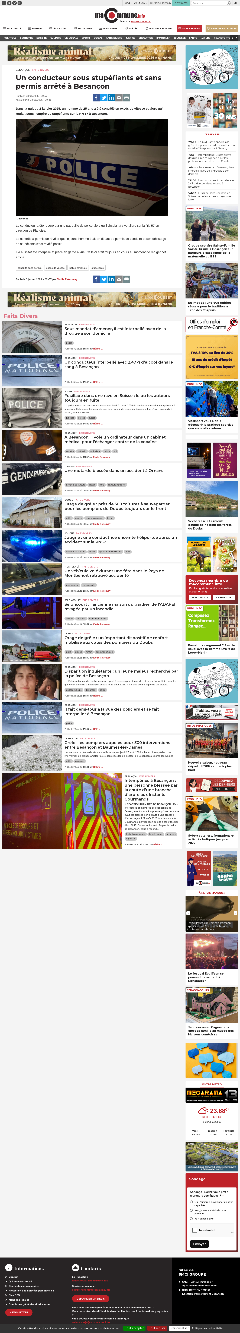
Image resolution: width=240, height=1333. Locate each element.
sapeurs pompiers (116, 485)
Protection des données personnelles (31, 1290)
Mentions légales (19, 1299)
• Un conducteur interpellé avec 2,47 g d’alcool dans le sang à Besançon (211, 183)
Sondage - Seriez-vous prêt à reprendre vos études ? (209, 1193)
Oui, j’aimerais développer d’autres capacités (213, 1203)
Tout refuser (157, 1328)
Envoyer (199, 1244)
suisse (92, 418)
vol (115, 451)
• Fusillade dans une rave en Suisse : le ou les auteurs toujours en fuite (210, 196)
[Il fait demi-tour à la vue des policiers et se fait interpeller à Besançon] (32, 717)
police (69, 343)
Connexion (223, 597)
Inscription (200, 597)
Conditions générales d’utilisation (29, 1304)
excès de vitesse (55, 267)
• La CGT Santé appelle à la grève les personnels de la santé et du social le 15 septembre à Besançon (211, 145)
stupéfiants (98, 267)
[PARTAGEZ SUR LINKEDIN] (111, 97)
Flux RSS (14, 1295)
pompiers (79, 761)
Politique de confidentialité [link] (207, 1328)
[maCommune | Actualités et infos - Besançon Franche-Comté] (120, 15)
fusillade (70, 418)
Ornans (69, 466)
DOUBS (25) (71, 738)
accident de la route (75, 485)
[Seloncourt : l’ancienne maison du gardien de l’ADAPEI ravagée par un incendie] (32, 613)
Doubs (68, 500)
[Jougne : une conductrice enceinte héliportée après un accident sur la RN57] (32, 546)
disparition (91, 690)
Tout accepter (134, 1328)
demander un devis (90, 1298)
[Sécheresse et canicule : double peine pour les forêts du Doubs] (212, 499)
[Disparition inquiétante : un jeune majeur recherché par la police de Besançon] (32, 679)
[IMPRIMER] (126, 97)
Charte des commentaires (24, 1286)
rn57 (128, 551)
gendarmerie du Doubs (110, 551)
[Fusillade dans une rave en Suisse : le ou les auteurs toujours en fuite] (32, 404)
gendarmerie (72, 585)
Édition (125, 21)
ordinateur (95, 451)
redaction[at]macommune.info (90, 1280)
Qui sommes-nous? (20, 1281)
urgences (130, 838)
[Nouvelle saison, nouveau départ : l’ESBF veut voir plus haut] (212, 740)
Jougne (69, 533)
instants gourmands (135, 834)
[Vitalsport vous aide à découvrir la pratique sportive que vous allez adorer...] (212, 399)
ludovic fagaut (156, 834)
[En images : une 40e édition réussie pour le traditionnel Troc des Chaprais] (212, 281)
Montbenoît (72, 566)
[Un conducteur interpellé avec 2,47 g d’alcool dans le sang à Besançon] (32, 370)
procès (81, 418)
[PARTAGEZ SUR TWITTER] (103, 97)
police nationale (78, 267)
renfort (89, 652)
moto (101, 485)
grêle (68, 518)
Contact (13, 1276)
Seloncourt (72, 600)
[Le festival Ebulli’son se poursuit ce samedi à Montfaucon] (212, 951)
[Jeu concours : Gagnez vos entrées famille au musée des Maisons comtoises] (212, 1005)
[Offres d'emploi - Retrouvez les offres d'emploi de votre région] (212, 331)
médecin (82, 451)
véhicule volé (89, 585)
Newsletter (19, 1312)
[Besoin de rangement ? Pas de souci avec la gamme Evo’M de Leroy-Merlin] (212, 623)
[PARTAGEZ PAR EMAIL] (118, 97)
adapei (69, 618)
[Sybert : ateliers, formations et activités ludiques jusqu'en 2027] (212, 813)
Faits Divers (40, 69)
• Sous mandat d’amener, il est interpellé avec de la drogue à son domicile (211, 170)
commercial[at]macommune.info (91, 1289)
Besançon (23, 69)
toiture (110, 518)
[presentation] (188, 913)
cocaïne (70, 451)
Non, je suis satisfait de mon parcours (210, 1212)
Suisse (68, 391)
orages (78, 518)
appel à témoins (74, 690)
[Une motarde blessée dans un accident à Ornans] (32, 479)
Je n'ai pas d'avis (203, 1218)
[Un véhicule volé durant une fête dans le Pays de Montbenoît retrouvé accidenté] (32, 579)
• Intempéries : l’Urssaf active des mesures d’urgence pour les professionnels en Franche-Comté (209, 158)
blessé (92, 485)
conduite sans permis (29, 267)
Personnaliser (180, 1328)
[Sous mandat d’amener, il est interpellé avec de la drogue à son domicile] (32, 337)
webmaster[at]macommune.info (91, 1322)
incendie (81, 618)
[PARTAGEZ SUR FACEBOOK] (96, 97)
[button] (229, 3)
